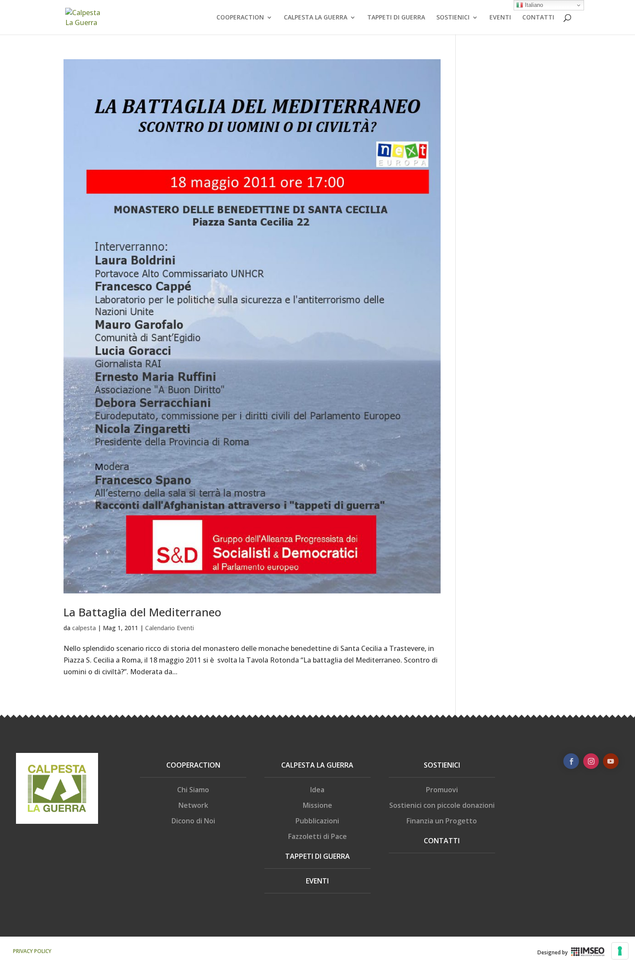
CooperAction (193, 765)
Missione (317, 805)
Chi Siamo (193, 789)
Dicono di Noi (193, 821)
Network (193, 805)
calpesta (84, 628)
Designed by (552, 952)
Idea (317, 789)
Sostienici (442, 765)
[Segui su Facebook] (571, 761)
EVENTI (500, 17)
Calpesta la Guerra (317, 765)
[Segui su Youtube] (611, 761)
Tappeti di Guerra (317, 856)
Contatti (442, 840)
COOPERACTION (240, 17)
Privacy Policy (32, 951)
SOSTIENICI (453, 17)
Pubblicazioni (317, 821)
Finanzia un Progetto (441, 821)
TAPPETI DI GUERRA (396, 17)
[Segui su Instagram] (591, 761)
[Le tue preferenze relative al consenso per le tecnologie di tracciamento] (620, 951)
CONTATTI (538, 17)
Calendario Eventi (169, 628)
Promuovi (442, 789)
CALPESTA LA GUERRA (315, 17)
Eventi (317, 881)
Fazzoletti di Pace (317, 836)
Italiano (533, 5)
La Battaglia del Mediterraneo (142, 612)
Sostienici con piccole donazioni (442, 805)
